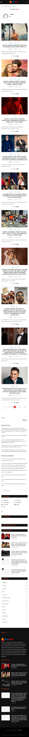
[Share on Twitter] (14, 56)
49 (10, 407)
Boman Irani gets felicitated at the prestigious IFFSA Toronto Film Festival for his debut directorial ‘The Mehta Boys (14, 391)
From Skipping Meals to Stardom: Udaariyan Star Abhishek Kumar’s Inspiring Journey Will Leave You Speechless (14, 470)
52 (17, 407)
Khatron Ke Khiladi (14, 597)
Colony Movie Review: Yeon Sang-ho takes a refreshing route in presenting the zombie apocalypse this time (14, 446)
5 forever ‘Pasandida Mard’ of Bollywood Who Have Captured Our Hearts (19, 536)
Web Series (14, 622)
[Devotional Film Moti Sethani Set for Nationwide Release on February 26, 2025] (5, 572)
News (14, 606)
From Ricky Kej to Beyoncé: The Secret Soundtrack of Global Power (19, 708)
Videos (14, 619)
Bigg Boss (14, 582)
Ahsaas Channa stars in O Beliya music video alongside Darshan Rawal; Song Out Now (14, 83)
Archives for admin (8, 6)
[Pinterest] (13, 730)
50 (12, 407)
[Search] (27, 2)
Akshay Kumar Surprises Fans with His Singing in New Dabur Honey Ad (15, 45)
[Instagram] (11, 730)
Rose (2, 475)
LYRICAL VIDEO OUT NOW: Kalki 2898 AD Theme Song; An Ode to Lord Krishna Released (19, 553)
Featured (14, 588)
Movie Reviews (14, 600)
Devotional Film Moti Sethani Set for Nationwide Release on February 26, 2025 (18, 571)
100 (25, 407)
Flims (14, 591)
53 (19, 407)
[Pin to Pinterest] (16, 56)
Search (3, 417)
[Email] (21, 730)
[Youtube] (18, 730)
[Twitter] (9, 730)
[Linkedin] (15, 730)
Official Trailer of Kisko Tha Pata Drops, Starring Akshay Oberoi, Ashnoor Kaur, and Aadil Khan (19, 544)
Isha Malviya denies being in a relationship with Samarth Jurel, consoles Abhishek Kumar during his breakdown (19, 562)
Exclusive (14, 585)
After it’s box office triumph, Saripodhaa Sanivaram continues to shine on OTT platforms (14, 120)
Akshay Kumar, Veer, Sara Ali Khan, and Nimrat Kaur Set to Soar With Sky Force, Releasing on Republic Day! (14, 158)
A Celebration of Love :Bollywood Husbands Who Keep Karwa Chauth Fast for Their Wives (15, 195)
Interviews (14, 594)
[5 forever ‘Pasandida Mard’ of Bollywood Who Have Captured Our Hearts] (5, 536)
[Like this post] (11, 56)
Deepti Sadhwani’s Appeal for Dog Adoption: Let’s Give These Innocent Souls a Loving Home (14, 233)
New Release (14, 603)
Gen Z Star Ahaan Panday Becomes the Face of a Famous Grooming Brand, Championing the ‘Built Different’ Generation (14, 450)
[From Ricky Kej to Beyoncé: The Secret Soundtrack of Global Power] (5, 709)
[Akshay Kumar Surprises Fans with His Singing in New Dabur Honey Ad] (14, 32)
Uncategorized (14, 616)
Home (2, 6)
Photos (14, 610)
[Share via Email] (17, 56)
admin (12, 14)
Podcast (14, 613)
